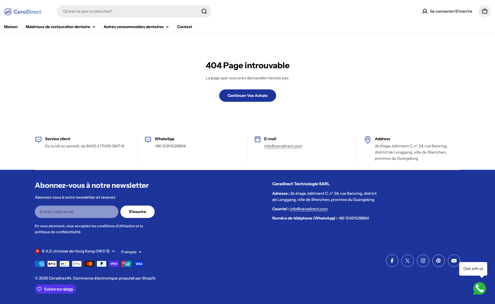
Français (128, 251)
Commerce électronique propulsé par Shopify (114, 278)
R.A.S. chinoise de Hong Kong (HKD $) (76, 251)
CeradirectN (60, 278)
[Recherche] (204, 11)
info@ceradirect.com (283, 145)
